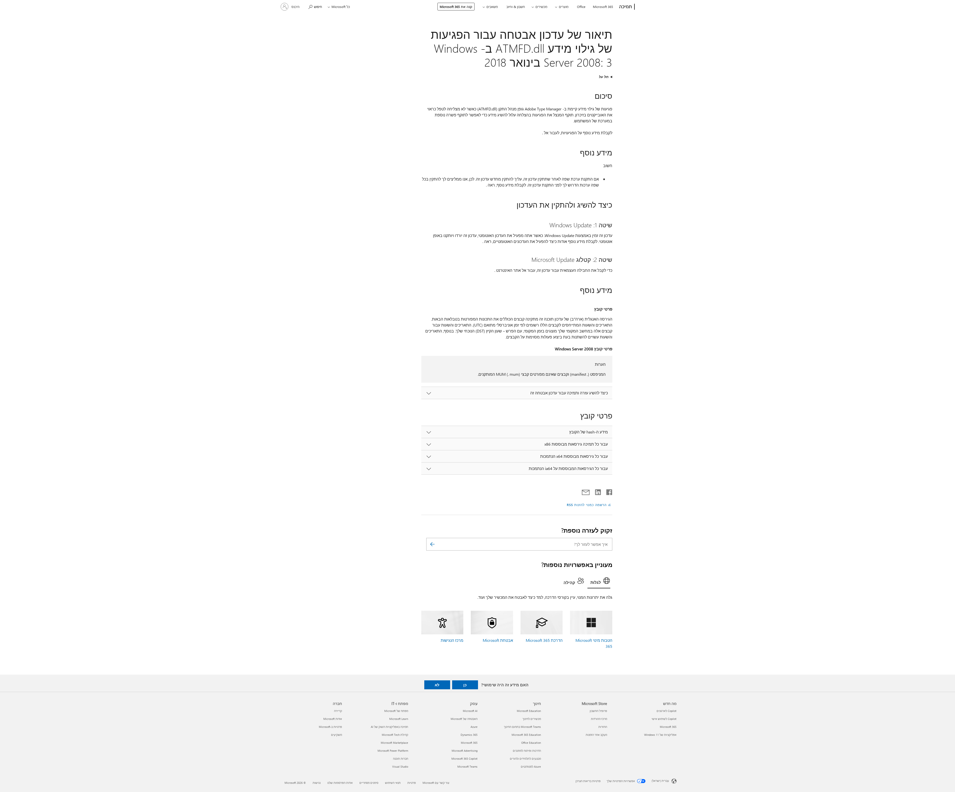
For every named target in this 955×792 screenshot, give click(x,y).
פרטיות (411, 783)
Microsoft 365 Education (526, 735)
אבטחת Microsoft (498, 640)
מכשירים (541, 6)
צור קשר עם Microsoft (436, 783)
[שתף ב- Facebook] (608, 491)
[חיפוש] (432, 544)
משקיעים (336, 735)
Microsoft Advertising (465, 750)
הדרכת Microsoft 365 (544, 640)
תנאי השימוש (393, 783)
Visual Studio (400, 766)
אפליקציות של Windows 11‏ (660, 735)
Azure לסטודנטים (531, 766)
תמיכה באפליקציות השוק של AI (389, 727)
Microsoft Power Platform (393, 750)
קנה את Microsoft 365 (456, 6)
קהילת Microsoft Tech (395, 735)
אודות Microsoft (332, 719)
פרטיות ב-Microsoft (330, 727)
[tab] (598, 581)
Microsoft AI (470, 711)
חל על (604, 76)
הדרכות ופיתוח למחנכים (527, 750)
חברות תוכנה (400, 758)
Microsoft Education (529, 711)
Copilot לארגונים (666, 711)
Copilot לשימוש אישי (664, 719)
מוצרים (564, 6)
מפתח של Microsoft (396, 711)
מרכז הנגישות (452, 640)
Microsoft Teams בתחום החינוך (522, 727)
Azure (474, 727)
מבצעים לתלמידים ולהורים (525, 758)
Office (581, 6)
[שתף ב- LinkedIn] (599, 491)
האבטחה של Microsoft (464, 719)
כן (465, 684)
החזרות (602, 727)
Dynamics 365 (469, 735)
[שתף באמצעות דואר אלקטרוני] (588, 491)
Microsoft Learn (398, 719)
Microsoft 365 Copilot (464, 758)
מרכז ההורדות (599, 719)
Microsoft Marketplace (394, 743)
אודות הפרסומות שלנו (340, 783)
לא (437, 684)
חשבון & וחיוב (515, 6)
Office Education (531, 743)
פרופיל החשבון (598, 711)
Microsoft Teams (467, 766)
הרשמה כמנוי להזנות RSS (586, 505)
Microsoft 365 (603, 6)
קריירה (338, 711)
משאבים (492, 6)
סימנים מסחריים (368, 783)
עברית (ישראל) (660, 780)
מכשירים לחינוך (532, 719)
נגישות (317, 783)
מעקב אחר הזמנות (596, 735)
